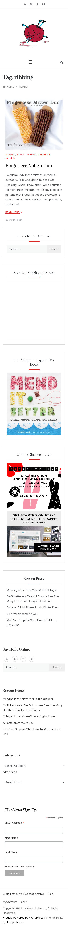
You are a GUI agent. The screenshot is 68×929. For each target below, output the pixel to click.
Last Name (11, 852)
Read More (12, 212)
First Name (11, 837)
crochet (9, 154)
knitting (31, 154)
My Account (10, 902)
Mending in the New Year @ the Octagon (32, 590)
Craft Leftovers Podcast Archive (23, 894)
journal (21, 154)
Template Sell (15, 922)
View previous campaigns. (19, 866)
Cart (24, 902)
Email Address (14, 823)
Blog (50, 894)
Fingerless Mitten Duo (28, 166)
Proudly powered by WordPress (23, 917)
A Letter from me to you (22, 614)
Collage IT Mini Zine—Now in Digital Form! (33, 607)
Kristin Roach (15, 219)
